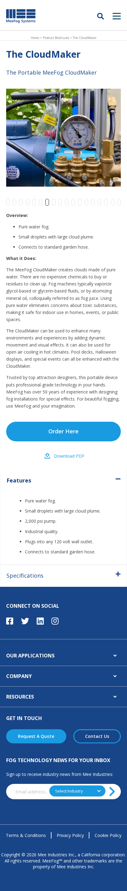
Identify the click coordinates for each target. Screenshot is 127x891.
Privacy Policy (70, 835)
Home (35, 38)
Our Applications (30, 655)
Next (109, 202)
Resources (20, 696)
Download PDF (69, 456)
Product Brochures (56, 38)
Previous (17, 202)
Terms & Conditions (26, 835)
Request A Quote (36, 736)
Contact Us (97, 736)
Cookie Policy (108, 835)
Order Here (63, 431)
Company (19, 676)
